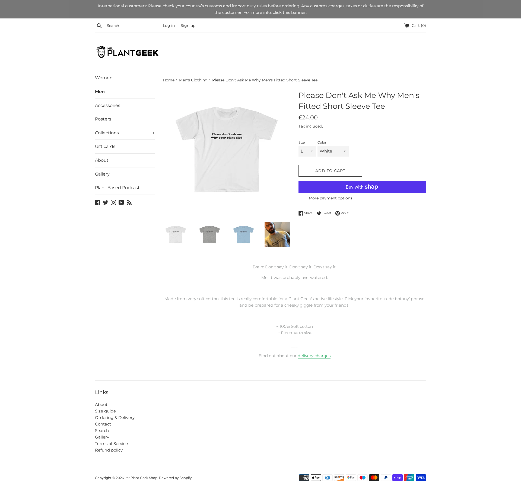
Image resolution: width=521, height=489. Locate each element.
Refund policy (109, 450)
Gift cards (105, 146)
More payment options (330, 198)
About (102, 160)
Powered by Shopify (175, 478)
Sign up (188, 25)
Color (321, 142)
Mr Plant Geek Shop (141, 478)
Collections (125, 132)
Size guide (105, 411)
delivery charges (314, 355)
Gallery (102, 174)
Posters (103, 119)
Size (301, 142)
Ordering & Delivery (115, 417)
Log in (169, 25)
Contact (103, 424)
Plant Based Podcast (117, 187)
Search (102, 430)
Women (104, 77)
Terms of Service (111, 443)
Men (100, 91)
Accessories (107, 105)
